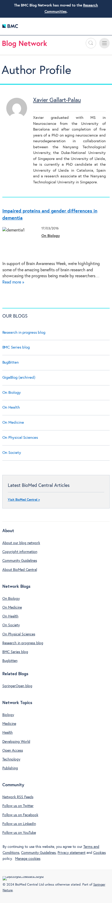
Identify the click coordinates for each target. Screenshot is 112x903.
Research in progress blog (24, 332)
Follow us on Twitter (18, 806)
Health (7, 732)
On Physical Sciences (20, 438)
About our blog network (21, 543)
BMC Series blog (16, 347)
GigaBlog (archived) (18, 377)
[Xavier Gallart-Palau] (16, 117)
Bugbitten (9, 661)
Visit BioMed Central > (24, 499)
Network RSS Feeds (17, 797)
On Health (11, 407)
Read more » (13, 282)
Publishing (10, 768)
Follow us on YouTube (19, 833)
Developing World (16, 742)
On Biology (50, 236)
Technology (11, 759)
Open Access (12, 750)
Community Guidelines (19, 561)
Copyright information (19, 552)
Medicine (9, 724)
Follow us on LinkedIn (19, 824)
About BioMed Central (19, 570)
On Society (11, 453)
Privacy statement (71, 853)
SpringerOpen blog (17, 686)
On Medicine (13, 422)
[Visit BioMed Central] (10, 27)
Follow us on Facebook (20, 815)
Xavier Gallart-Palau (57, 100)
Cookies (99, 853)
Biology (8, 715)
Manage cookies (27, 859)
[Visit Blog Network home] (24, 45)
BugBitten (10, 362)
